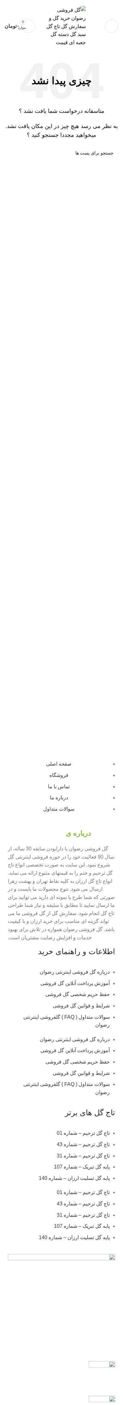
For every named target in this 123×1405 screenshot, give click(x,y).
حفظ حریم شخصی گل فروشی (77, 994)
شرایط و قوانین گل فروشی (81, 1005)
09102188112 (34, 2)
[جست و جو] (12, 153)
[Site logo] (64, 26)
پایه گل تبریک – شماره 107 (82, 1166)
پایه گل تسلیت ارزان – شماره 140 (74, 1178)
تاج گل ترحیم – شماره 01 (83, 1133)
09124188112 (62, 2)
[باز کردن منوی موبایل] (111, 26)
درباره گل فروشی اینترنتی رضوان (75, 972)
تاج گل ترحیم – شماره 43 (83, 1144)
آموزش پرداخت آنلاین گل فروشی (75, 983)
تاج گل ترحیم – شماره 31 (83, 1155)
